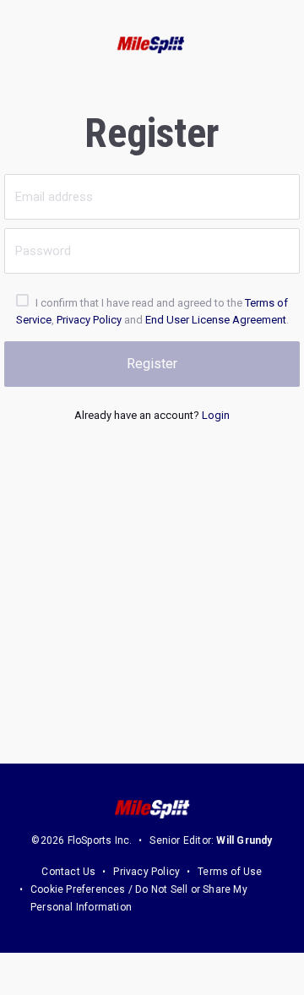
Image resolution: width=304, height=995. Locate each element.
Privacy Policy (89, 319)
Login (216, 415)
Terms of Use (230, 872)
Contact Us (68, 872)
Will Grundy (244, 840)
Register (152, 364)
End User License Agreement (215, 319)
